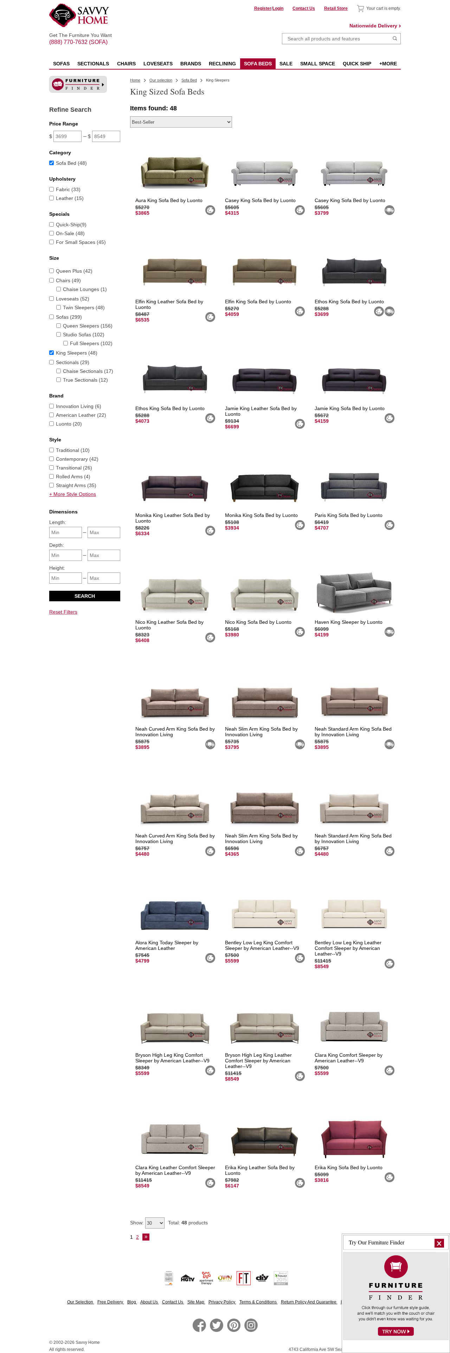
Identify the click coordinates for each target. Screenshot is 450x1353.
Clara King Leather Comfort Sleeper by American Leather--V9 (175, 1170)
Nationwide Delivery (373, 25)
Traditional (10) (73, 450)
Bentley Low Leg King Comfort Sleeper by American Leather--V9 (262, 945)
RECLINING (222, 63)
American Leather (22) (81, 415)
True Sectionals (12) (85, 380)
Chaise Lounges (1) (85, 289)
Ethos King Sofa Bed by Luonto (349, 301)
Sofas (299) (69, 317)
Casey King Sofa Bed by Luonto (260, 200)
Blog (132, 1302)
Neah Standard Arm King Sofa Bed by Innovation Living (353, 731)
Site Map (196, 1302)
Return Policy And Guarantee (309, 1302)
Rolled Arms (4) (73, 476)
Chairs (126, 63)
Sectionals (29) (72, 362)
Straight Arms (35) (76, 485)
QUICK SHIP (357, 63)
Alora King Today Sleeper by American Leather (166, 945)
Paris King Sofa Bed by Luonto (348, 515)
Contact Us (303, 8)
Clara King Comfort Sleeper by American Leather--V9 (348, 1057)
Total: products (188, 1222)
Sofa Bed (189, 80)
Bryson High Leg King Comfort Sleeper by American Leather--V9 (172, 1057)
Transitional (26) (74, 468)
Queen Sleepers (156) (87, 326)
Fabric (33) (68, 189)
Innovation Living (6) (78, 406)
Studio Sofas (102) (83, 334)
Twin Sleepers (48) (84, 307)
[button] (439, 1243)
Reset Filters (63, 612)
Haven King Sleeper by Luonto (348, 622)
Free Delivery (110, 1302)
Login (277, 8)
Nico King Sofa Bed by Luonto (258, 622)
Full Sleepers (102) (91, 343)
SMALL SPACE (317, 63)
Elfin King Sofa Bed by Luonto (258, 301)
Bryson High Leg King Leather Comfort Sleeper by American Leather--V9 (258, 1060)
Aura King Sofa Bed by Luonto (168, 200)
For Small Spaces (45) (81, 242)
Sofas (61, 63)
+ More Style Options (72, 494)
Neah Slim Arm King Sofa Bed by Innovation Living (261, 731)
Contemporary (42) (77, 459)
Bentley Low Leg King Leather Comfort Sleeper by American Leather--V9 (348, 948)
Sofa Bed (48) (71, 163)
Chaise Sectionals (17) (88, 371)
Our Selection (80, 1302)
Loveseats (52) (72, 299)
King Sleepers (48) (76, 353)
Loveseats (158, 63)
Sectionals (93, 63)
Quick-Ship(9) (71, 224)
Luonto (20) (69, 424)
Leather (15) (70, 198)
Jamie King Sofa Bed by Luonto (350, 408)
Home (135, 80)
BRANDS (190, 63)
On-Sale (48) (70, 233)
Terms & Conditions (258, 1302)
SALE (285, 63)
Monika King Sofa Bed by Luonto (261, 515)
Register (262, 8)
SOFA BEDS (258, 63)
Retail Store (336, 8)
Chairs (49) (68, 280)
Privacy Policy (222, 1302)
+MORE (388, 63)
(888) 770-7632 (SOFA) (80, 35)
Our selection (160, 80)
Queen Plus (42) (74, 271)
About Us (149, 1302)
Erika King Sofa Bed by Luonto (348, 1167)
